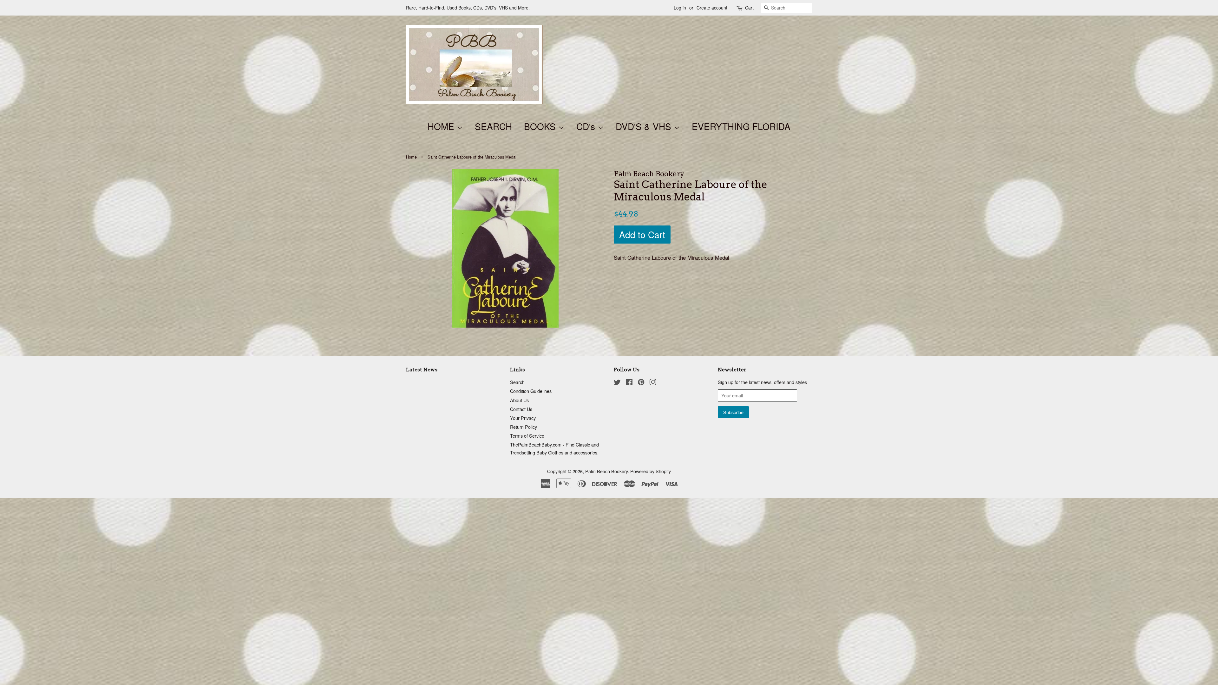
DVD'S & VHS (645, 126)
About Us (519, 400)
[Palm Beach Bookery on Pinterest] (641, 383)
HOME (442, 126)
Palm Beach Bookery (606, 471)
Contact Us (521, 409)
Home (411, 157)
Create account (712, 7)
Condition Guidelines (531, 391)
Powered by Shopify (650, 471)
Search (517, 382)
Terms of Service (527, 435)
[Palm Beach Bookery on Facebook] (629, 383)
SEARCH (493, 126)
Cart (749, 7)
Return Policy (523, 426)
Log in (680, 7)
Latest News (421, 370)
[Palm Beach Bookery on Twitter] (617, 383)
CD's (587, 126)
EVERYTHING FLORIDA (741, 126)
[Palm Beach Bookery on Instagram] (652, 383)
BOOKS (541, 126)
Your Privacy (523, 417)
